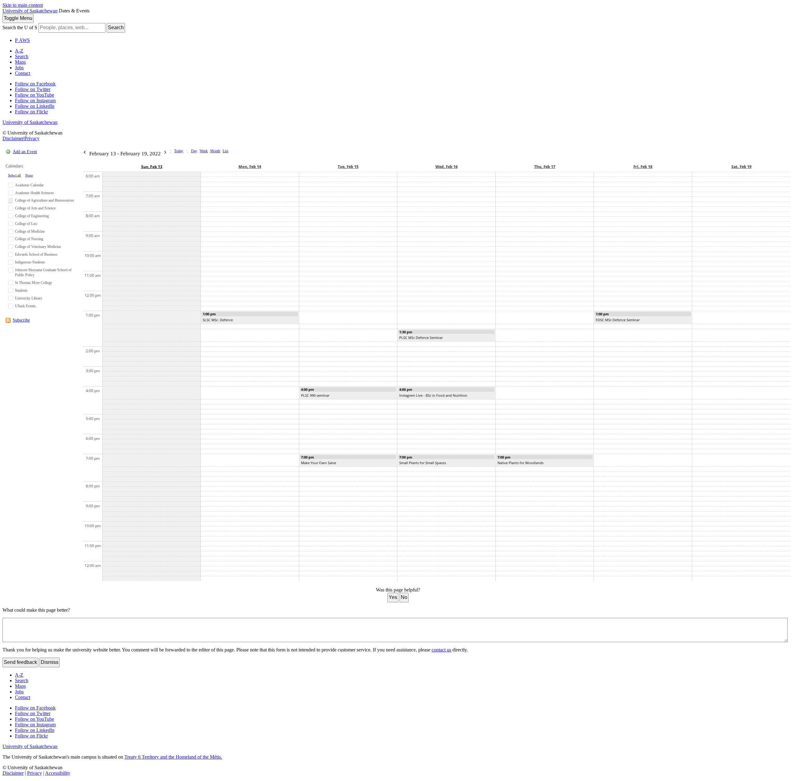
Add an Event (25, 151)
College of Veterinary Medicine (38, 246)
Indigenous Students (30, 262)
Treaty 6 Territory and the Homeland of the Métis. (173, 757)
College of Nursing (29, 239)
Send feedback (20, 662)
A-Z (19, 50)
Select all (14, 175)
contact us (441, 649)
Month (215, 151)
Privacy (32, 138)
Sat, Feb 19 (741, 166)
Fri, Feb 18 (642, 166)
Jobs (19, 67)
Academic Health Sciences (34, 193)
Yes (393, 597)
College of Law (26, 224)
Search (116, 27)
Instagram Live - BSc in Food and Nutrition (433, 395)
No (404, 597)
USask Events (25, 306)
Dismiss (49, 662)
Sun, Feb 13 (151, 166)
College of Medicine (30, 231)
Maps (20, 62)
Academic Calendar (29, 185)
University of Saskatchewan (30, 10)
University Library (28, 298)
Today (178, 151)
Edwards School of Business (36, 254)
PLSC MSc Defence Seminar (421, 337)
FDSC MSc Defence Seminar (618, 319)
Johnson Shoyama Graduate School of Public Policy (43, 272)
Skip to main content (22, 5)
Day (194, 151)
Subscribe (21, 320)
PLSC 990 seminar (315, 395)
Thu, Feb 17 (544, 166)
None (29, 175)
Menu (18, 18)
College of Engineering (32, 216)
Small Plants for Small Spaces (422, 462)
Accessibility (57, 773)
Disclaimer (13, 138)
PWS (22, 40)
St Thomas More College (33, 283)
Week (204, 151)
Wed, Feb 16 (446, 166)
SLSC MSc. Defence (218, 319)
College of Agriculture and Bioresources (44, 200)
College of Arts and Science (35, 208)
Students (21, 290)
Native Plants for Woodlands (520, 462)
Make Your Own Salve (318, 462)
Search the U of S (19, 27)
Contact (22, 73)
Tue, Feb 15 (348, 166)
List (225, 151)
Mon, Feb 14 (249, 166)
